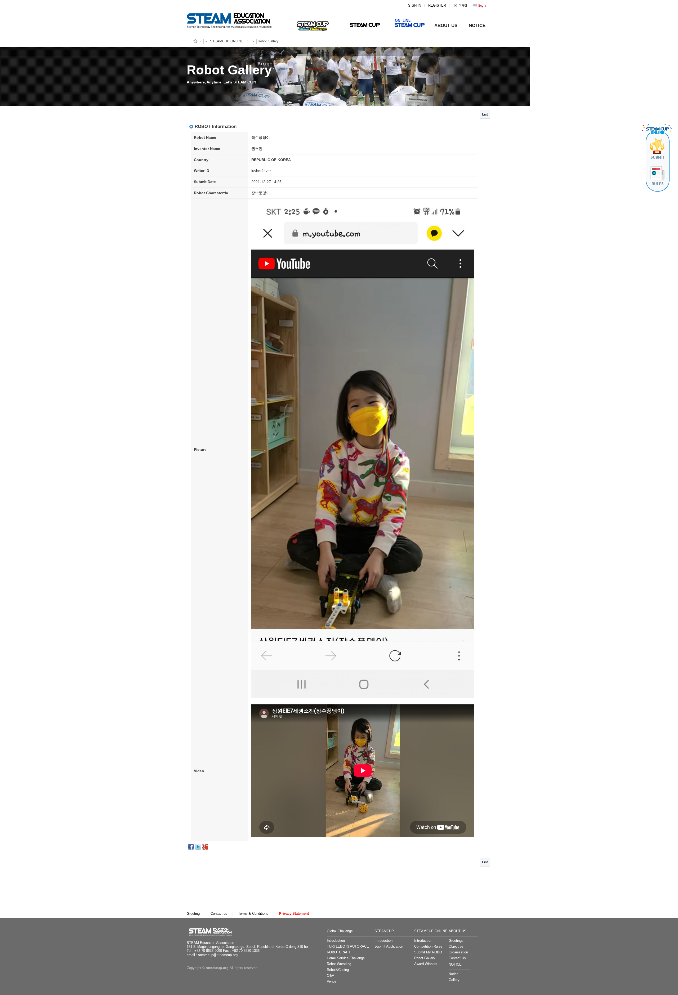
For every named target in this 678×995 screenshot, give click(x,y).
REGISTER (437, 5)
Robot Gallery (424, 958)
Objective (456, 946)
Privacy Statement (294, 914)
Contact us (219, 914)
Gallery (454, 980)
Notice (453, 974)
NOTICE (477, 25)
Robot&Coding (338, 970)
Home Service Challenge (346, 958)
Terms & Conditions (253, 914)
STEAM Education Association (213, 932)
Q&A (330, 976)
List (485, 114)
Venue (331, 981)
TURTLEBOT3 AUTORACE (348, 946)
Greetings (456, 941)
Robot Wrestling (339, 964)
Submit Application (388, 946)
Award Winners (425, 964)
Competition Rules (428, 946)
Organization (458, 952)
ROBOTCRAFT (338, 952)
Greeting (193, 914)
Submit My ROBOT (429, 952)
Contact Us (457, 958)
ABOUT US (445, 25)
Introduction (336, 941)
